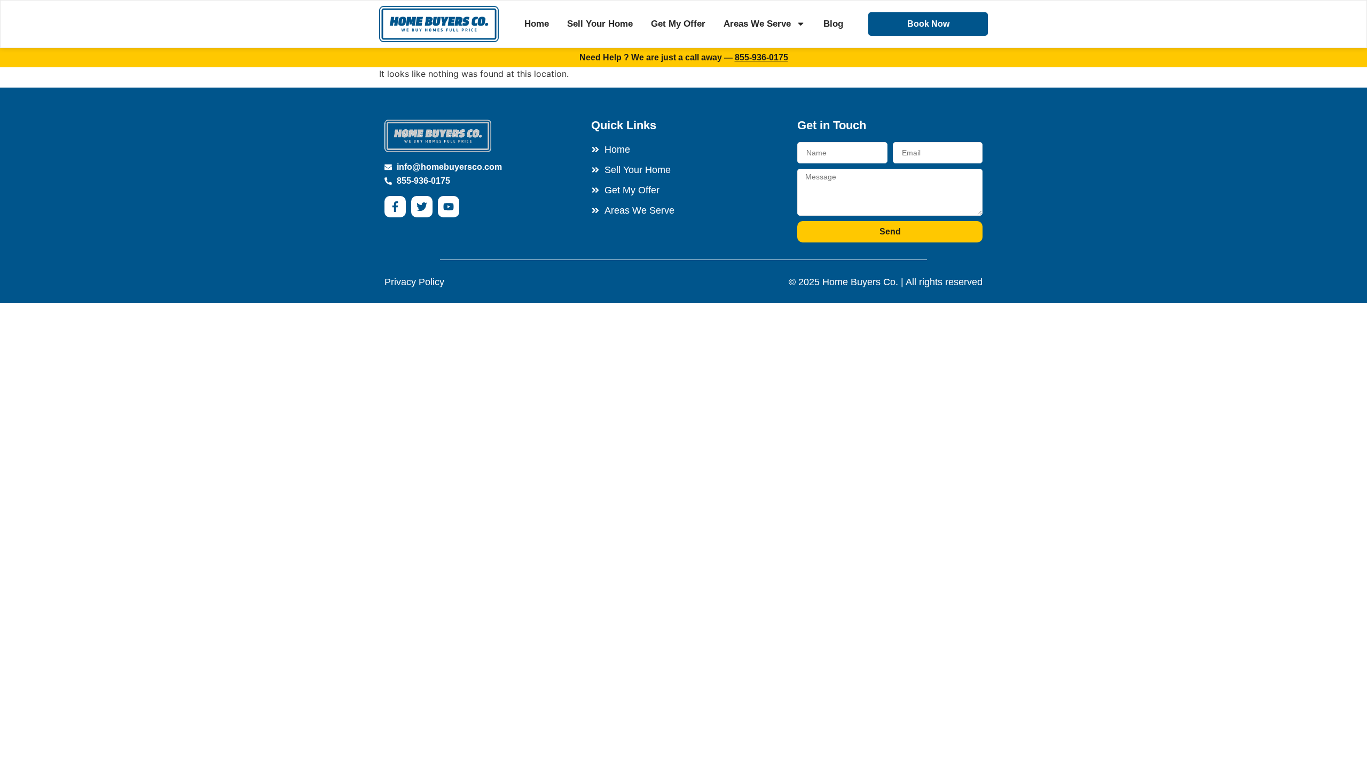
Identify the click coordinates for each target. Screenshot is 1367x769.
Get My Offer (678, 24)
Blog (833, 24)
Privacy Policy (414, 282)
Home (536, 24)
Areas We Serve (757, 24)
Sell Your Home (600, 24)
